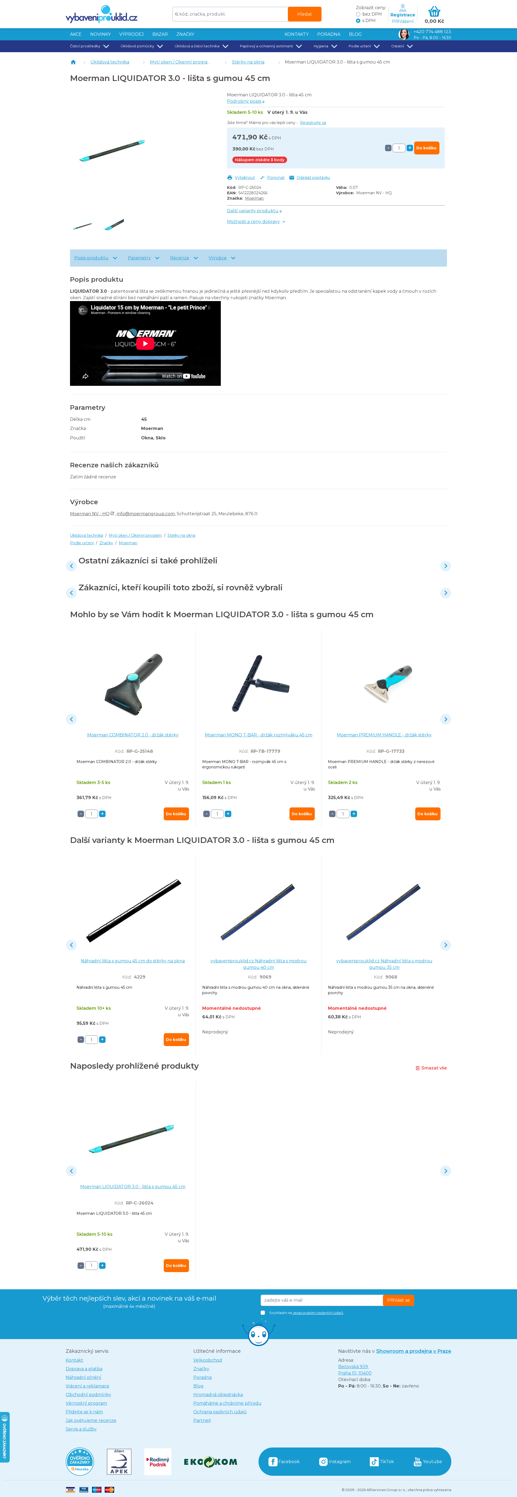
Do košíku (426, 148)
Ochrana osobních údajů (220, 1411)
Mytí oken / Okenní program (181, 62)
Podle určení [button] (360, 46)
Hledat (304, 14)
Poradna (202, 1377)
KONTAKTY (297, 34)
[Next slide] (445, 566)
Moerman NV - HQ (90, 513)
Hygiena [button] (321, 46)
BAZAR (160, 34)
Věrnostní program (86, 1403)
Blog (198, 1386)
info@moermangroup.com (146, 513)
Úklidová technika (109, 62)
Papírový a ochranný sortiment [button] (266, 46)
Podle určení (82, 543)
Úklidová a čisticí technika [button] (197, 46)
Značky (185, 34)
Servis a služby (81, 1429)
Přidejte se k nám (84, 1411)
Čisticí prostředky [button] (85, 46)
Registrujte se (313, 122)
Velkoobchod (207, 1360)
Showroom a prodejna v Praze (413, 1351)
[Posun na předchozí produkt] (71, 566)
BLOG (355, 34)
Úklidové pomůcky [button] (137, 46)
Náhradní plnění (83, 1377)
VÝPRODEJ (131, 34)
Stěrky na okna (248, 62)
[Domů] (73, 62)
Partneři (202, 1420)
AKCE (76, 34)
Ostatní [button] (397, 46)
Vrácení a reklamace (87, 1386)
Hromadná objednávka (218, 1394)
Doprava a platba (84, 1368)
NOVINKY (100, 34)
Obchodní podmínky (88, 1394)
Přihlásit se (398, 1300)
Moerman (254, 198)
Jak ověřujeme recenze (91, 1420)
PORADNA (328, 34)
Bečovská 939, (355, 1370)
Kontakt (74, 1360)
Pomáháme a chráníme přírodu (227, 1403)
